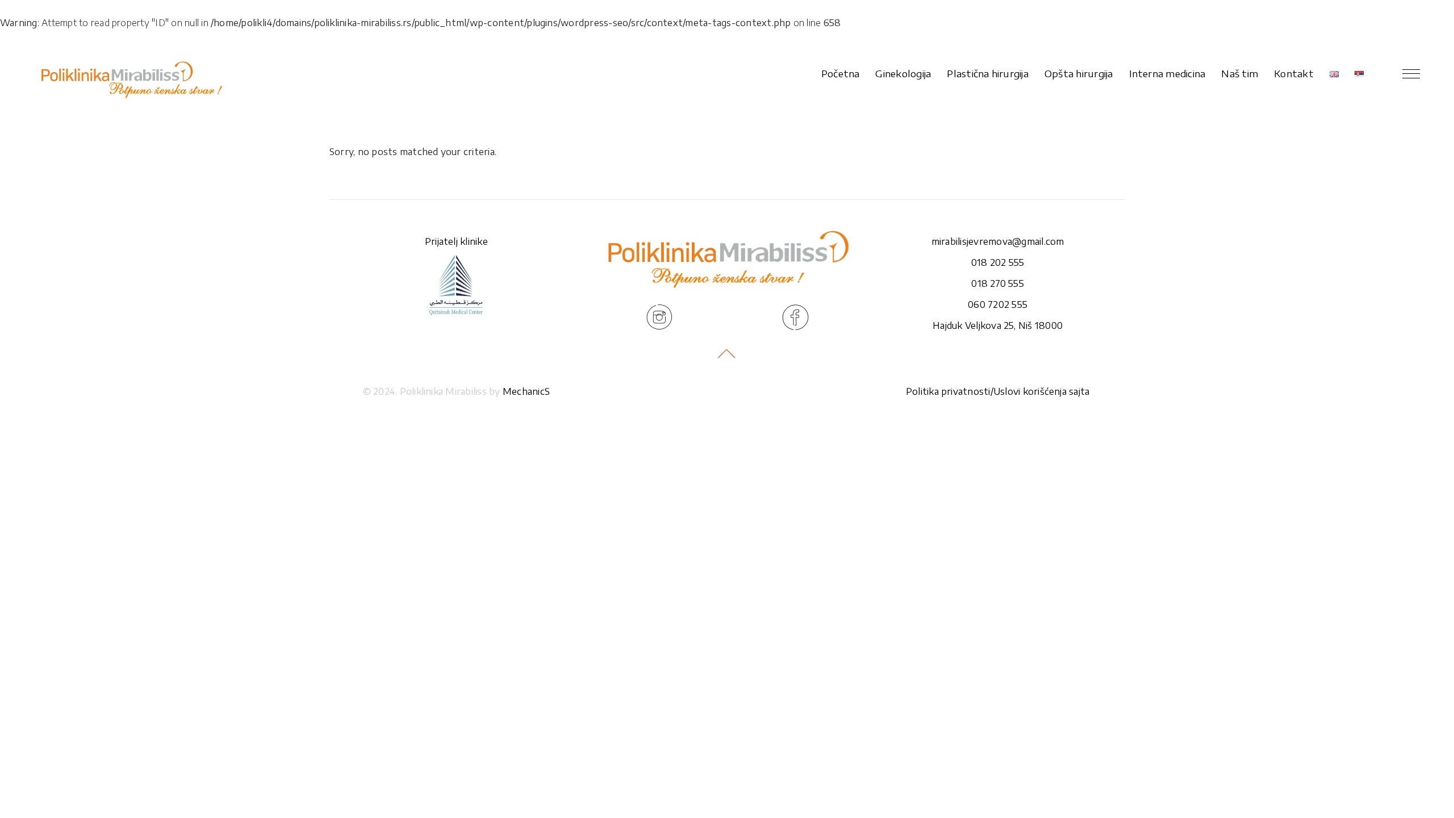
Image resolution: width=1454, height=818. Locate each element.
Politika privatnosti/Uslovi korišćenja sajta (998, 391)
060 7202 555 (997, 304)
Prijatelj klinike (456, 241)
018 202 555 (998, 262)
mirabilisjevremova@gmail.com (997, 241)
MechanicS (526, 391)
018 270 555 (997, 283)
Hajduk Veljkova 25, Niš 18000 (998, 325)
